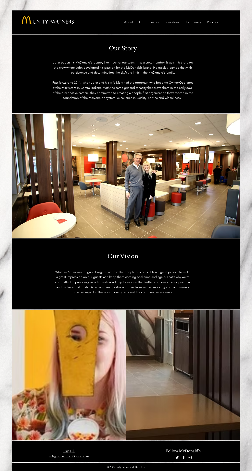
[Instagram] (190, 457)
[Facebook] (184, 457)
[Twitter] (177, 457)
